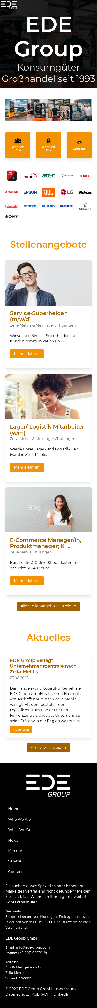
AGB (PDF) (41, 994)
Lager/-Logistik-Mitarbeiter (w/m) (47, 429)
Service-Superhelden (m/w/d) (39, 316)
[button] (91, 6)
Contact (15, 872)
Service (14, 861)
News (13, 840)
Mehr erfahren (27, 354)
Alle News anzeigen (48, 747)
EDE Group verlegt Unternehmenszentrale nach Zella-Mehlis (43, 666)
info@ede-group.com (33, 947)
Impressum (65, 989)
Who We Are (19, 819)
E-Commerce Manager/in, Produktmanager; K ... (45, 543)
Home (13, 809)
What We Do (19, 830)
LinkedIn (61, 994)
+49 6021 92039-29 (32, 953)
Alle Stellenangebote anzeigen (48, 606)
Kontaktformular (21, 902)
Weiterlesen (21, 729)
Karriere (15, 851)
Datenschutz (17, 994)
